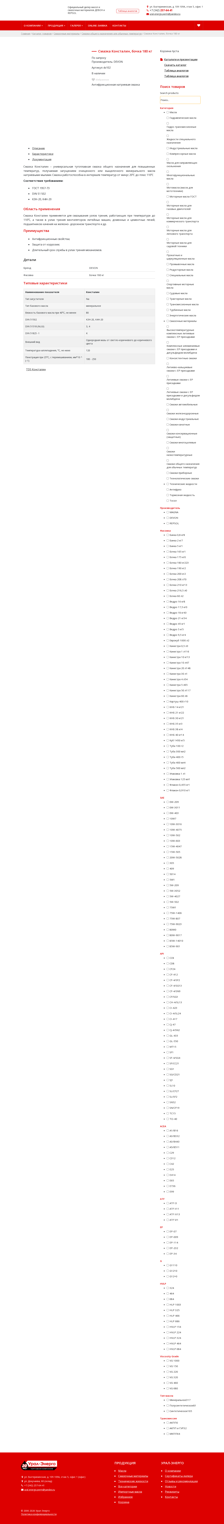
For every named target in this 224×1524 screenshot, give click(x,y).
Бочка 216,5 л (178, 590)
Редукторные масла (181, 269)
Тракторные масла (181, 298)
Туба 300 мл (177, 751)
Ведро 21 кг (178, 618)
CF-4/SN (175, 991)
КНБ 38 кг (176, 729)
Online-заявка (97, 25)
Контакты (119, 25)
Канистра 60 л (179, 695)
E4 (172, 1174)
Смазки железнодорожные (183, 413)
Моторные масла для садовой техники (179, 244)
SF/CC (174, 1063)
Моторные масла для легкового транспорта (180, 232)
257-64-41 (166, 10)
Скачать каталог (175, 65)
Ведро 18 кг (178, 612)
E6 (172, 1180)
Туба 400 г (176, 757)
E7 (172, 1186)
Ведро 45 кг (177, 623)
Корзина (123, 1502)
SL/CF (174, 1091)
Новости (170, 1486)
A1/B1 (174, 1130)
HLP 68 (175, 1321)
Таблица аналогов (127, 10)
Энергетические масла (183, 315)
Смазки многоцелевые (183, 442)
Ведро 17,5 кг (178, 607)
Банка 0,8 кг (177, 534)
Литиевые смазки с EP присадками (180, 381)
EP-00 (174, 1237)
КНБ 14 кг (177, 707)
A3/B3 (175, 1136)
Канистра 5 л (179, 684)
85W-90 (175, 946)
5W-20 (174, 885)
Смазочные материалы (67, 33)
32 (172, 1287)
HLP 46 (175, 1315)
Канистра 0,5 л (179, 646)
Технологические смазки (184, 478)
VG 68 (174, 1388)
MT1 (173, 1046)
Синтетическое (181, 1411)
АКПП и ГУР (178, 1428)
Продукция (55, 25)
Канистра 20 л (180, 668)
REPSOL (174, 523)
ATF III (175, 1214)
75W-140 (176, 913)
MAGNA (174, 512)
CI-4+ (173, 1019)
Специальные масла (181, 275)
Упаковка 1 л (178, 773)
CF (172, 969)
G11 (173, 1265)
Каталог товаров (42, 33)
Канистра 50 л (180, 690)
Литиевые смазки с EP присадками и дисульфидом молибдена (183, 395)
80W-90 (176, 935)
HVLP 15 (175, 1326)
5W (172, 879)
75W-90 (176, 924)
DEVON (174, 517)
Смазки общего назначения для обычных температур (112, 33)
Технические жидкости (183, 484)
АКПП (174, 1422)
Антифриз (175, 489)
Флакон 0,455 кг (180, 784)
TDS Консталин (36, 369)
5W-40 (175, 896)
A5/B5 (175, 1147)
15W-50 (175, 851)
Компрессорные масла (183, 153)
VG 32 (174, 1377)
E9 (172, 1191)
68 (172, 1299)
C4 (172, 1163)
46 (172, 1293)
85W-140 (176, 940)
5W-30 (175, 890)
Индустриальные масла (183, 148)
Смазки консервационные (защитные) (182, 435)
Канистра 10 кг (180, 657)
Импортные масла (130, 1491)
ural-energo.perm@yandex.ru (165, 14)
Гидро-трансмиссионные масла (181, 128)
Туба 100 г (176, 745)
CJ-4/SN (175, 1030)
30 (172, 863)
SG (172, 1068)
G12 (173, 1270)
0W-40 (174, 813)
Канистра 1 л (179, 651)
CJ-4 (173, 1024)
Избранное (125, 1497)
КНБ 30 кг (177, 718)
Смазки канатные (180, 424)
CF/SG (174, 996)
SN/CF (174, 1107)
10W (173, 818)
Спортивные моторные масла (180, 286)
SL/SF (173, 1096)
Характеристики (42, 154)
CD (172, 963)
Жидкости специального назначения (181, 141)
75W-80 (175, 918)
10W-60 (175, 840)
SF (172, 1052)
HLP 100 (175, 1304)
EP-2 (174, 1248)
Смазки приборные (181, 472)
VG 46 (174, 1382)
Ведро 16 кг (177, 601)
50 (172, 874)
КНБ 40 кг (177, 734)
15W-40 (176, 846)
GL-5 (174, 1041)
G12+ (173, 1276)
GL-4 (174, 1035)
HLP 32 (175, 1310)
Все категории (127, 1486)
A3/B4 (175, 1141)
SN (173, 1102)
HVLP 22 (175, 1332)
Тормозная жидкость (182, 495)
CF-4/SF (175, 980)
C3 (172, 1158)
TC (173, 1113)
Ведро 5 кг (177, 629)
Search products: (169, 93)
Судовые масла (178, 293)
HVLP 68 (175, 1349)
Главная (25, 33)
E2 (172, 1169)
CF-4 (174, 974)
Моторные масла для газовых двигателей (179, 207)
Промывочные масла (182, 264)
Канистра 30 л (179, 673)
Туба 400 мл (177, 762)
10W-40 (176, 829)
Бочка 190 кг (178, 568)
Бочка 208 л (178, 579)
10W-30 (176, 824)
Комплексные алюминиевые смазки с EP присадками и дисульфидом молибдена (183, 349)
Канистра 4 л (179, 679)
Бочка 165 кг (178, 551)
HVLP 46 (175, 1343)
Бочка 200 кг (178, 573)
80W (173, 929)
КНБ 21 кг (177, 712)
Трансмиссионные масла (184, 304)
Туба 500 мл (177, 768)
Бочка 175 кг (178, 557)
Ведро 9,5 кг (178, 634)
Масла (173, 112)
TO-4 (173, 1118)
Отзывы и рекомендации (181, 1481)
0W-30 (175, 807)
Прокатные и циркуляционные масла (180, 256)
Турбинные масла (180, 309)
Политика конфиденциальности (39, 1514)
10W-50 (175, 835)
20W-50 (176, 857)
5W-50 (174, 901)
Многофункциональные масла (181, 176)
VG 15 (174, 1366)
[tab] (91, 148)
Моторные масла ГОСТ (183, 196)
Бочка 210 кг (178, 584)
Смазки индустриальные (184, 419)
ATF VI (174, 1219)
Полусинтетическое (183, 1405)
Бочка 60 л (176, 596)
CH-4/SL (176, 1002)
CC (172, 957)
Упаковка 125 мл (180, 779)
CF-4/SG (176, 985)
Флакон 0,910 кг (180, 790)
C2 (172, 1152)
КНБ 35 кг (176, 723)
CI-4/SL (175, 1013)
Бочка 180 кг (179, 562)
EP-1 (174, 1242)
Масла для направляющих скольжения (182, 164)
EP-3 (173, 1253)
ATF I (173, 1203)
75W (173, 907)
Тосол (173, 500)
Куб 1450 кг (177, 740)
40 (172, 868)
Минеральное (180, 1400)
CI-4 (173, 1007)
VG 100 (174, 1360)
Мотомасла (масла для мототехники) (180, 189)
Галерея (75, 25)
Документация (41, 159)
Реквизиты (172, 1491)
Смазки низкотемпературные (179, 453)
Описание (38, 148)
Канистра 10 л (179, 662)
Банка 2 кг (176, 540)
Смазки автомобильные (184, 404)
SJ (171, 1080)
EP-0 (173, 1231)
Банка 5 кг (176, 546)
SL (172, 1085)
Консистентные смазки (183, 358)
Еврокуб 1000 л (179, 640)
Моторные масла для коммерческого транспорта (183, 219)
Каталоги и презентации (180, 59)
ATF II (174, 1208)
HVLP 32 (175, 1337)
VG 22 (174, 1371)
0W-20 (174, 801)
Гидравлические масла (183, 117)
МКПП (175, 1433)
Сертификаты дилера (179, 1476)
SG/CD (175, 1074)
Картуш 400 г (179, 701)
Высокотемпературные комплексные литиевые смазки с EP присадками (181, 333)
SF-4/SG (175, 1057)
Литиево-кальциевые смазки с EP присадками (181, 368)
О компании (32, 25)
